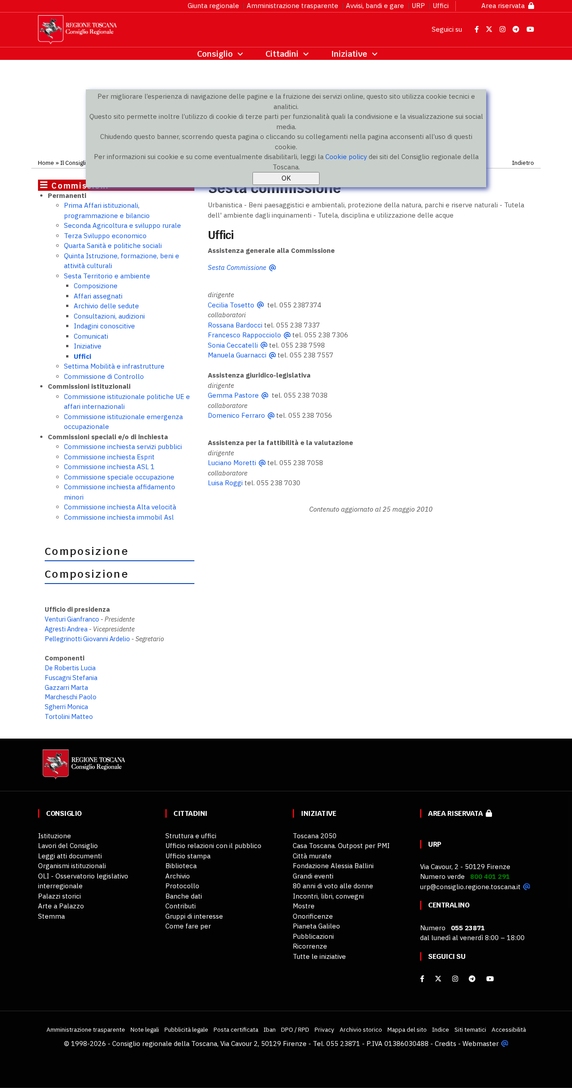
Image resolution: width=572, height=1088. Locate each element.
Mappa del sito (407, 1029)
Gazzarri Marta (66, 687)
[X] (438, 979)
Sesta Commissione (237, 267)
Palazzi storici (59, 896)
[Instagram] (455, 979)
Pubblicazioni (313, 936)
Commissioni (80, 186)
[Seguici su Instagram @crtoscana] (503, 29)
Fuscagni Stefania (71, 677)
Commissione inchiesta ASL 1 (109, 466)
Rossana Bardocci (235, 325)
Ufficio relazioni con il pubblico (213, 845)
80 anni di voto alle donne (333, 886)
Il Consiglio (74, 163)
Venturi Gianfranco (72, 619)
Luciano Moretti (232, 462)
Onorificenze (313, 916)
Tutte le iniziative (319, 956)
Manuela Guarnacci (237, 355)
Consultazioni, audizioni (109, 316)
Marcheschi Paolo (71, 697)
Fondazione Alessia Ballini (333, 865)
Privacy (324, 1029)
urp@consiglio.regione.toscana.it (470, 886)
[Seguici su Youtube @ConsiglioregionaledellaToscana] (530, 29)
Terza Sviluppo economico (105, 235)
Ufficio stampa (187, 856)
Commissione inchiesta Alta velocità (120, 507)
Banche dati (183, 896)
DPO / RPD (295, 1029)
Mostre (304, 906)
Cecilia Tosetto (231, 305)
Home (46, 163)
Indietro (523, 163)
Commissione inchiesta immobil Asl (119, 517)
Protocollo (182, 886)
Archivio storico (361, 1029)
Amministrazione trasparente (292, 5)
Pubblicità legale (186, 1029)
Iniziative (87, 346)
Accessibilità (509, 1029)
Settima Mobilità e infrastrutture (114, 366)
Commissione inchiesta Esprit (109, 457)
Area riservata (504, 5)
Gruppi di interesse (194, 916)
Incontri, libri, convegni (328, 896)
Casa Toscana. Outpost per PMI (341, 845)
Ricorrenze (310, 946)
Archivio (177, 876)
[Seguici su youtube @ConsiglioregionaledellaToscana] (490, 979)
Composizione (96, 285)
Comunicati (91, 336)
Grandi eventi (313, 876)
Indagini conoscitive (104, 326)
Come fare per (188, 926)
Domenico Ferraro (236, 415)
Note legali (144, 1029)
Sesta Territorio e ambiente (107, 276)
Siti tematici (470, 1029)
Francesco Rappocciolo (244, 335)
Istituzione (54, 836)
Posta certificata (236, 1029)
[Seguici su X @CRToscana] (490, 29)
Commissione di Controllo (104, 376)
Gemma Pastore (233, 395)
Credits (445, 1043)
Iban (270, 1029)
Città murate (312, 856)
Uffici (441, 5)
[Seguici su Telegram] (517, 29)
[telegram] (473, 979)
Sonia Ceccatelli (233, 345)
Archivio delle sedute (106, 306)
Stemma (51, 916)
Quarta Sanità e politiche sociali (113, 245)
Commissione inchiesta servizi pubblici (123, 446)
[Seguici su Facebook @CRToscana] (477, 29)
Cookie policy (346, 156)
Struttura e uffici (190, 836)
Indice (440, 1029)
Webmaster (481, 1043)
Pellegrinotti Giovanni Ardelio (87, 638)
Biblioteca (181, 865)
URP (418, 5)
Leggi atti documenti (70, 856)
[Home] (82, 768)
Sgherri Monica (66, 706)
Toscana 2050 (314, 836)
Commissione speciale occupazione (119, 477)
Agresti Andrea (66, 629)
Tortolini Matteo (69, 716)
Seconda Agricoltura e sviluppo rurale (122, 225)
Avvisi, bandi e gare (375, 5)
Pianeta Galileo (316, 926)
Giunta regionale (213, 5)
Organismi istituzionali (72, 865)
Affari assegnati (98, 296)
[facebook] (422, 979)
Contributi (180, 906)
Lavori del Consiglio (68, 845)
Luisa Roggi (225, 483)
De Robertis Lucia (70, 668)
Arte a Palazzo (61, 906)
